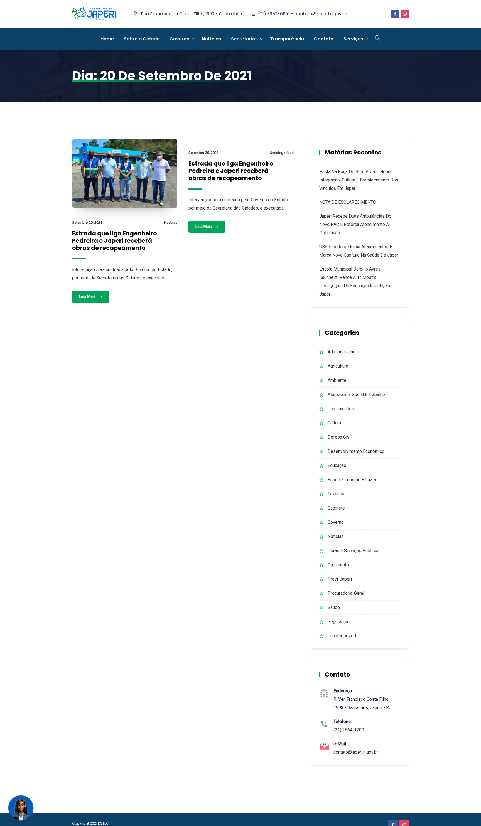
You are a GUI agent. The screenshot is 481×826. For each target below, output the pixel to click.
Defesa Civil (340, 437)
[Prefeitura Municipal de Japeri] (94, 14)
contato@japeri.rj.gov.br (355, 752)
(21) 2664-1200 (348, 729)
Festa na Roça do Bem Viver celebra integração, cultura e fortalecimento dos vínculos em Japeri (358, 180)
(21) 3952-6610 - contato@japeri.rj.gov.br (302, 14)
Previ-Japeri (340, 579)
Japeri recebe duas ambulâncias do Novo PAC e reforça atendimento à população (355, 224)
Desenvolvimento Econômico (356, 451)
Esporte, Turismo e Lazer (352, 479)
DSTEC (103, 823)
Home (107, 39)
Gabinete (336, 508)
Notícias (211, 39)
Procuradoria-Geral (346, 593)
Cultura (334, 423)
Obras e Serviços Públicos (354, 550)
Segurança (338, 621)
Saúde (334, 607)
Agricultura (338, 366)
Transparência (287, 39)
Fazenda (336, 493)
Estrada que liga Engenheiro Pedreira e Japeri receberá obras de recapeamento (114, 240)
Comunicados (341, 408)
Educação (337, 465)
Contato (323, 39)
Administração (341, 352)
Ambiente (337, 380)
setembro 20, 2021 (87, 222)
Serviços (353, 39)
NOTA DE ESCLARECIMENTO (347, 202)
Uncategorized (282, 153)
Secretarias (244, 39)
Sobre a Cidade (141, 39)
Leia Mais (87, 296)
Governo (180, 39)
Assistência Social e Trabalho (356, 394)
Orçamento (338, 564)
